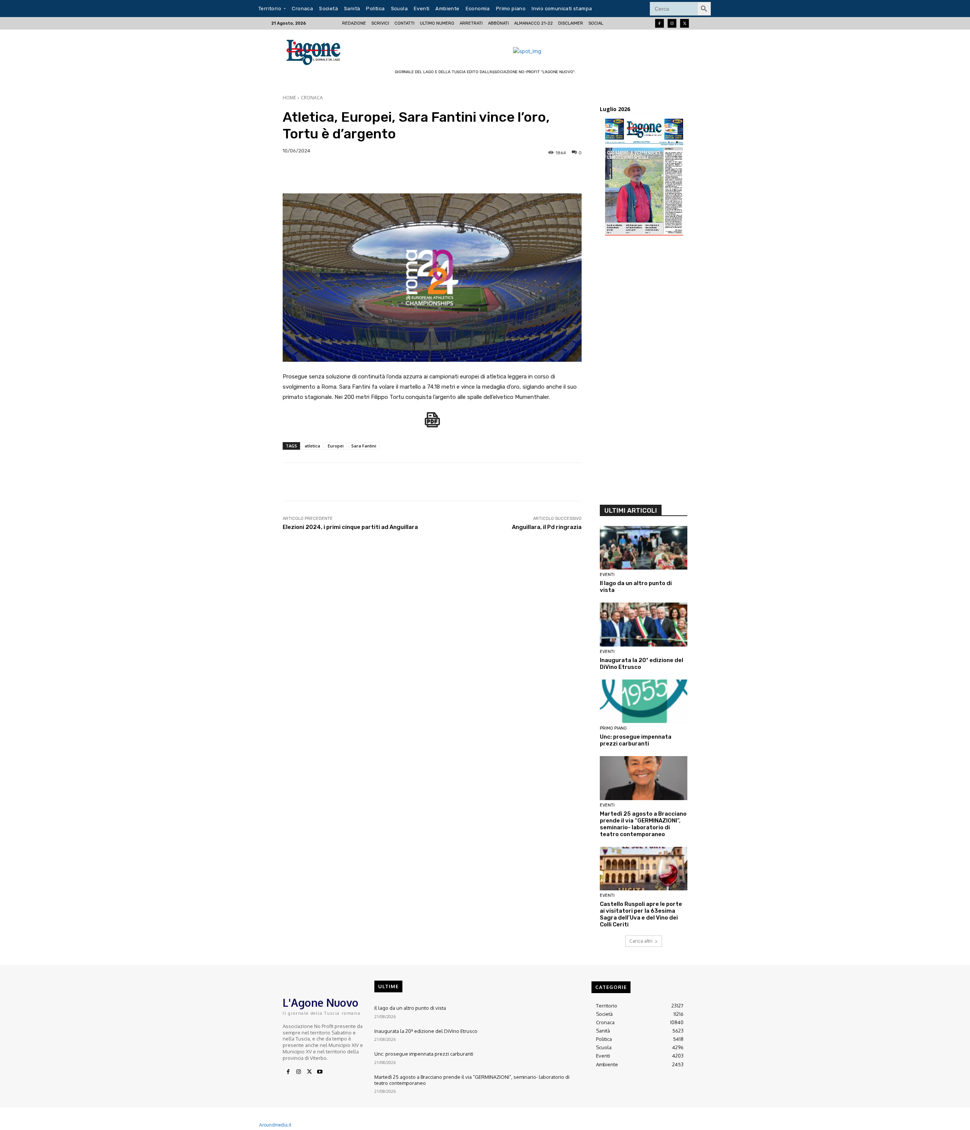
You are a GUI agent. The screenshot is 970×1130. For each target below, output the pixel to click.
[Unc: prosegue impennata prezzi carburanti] (643, 702)
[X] (309, 1072)
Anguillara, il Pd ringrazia (547, 527)
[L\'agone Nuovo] (316, 51)
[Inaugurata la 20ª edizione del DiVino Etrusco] (643, 625)
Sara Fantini (363, 446)
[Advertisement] (643, 373)
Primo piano (613, 728)
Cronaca (312, 97)
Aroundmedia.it (275, 1125)
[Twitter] (684, 23)
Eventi (607, 575)
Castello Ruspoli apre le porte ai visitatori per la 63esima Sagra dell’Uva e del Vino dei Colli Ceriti (641, 914)
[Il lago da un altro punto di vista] (643, 548)
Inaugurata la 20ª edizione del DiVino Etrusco (425, 1031)
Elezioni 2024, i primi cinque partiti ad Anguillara (350, 527)
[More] (799, 174)
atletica (312, 446)
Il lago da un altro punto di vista (410, 1008)
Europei (336, 446)
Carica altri (640, 941)
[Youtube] (319, 1072)
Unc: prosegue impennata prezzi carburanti (635, 740)
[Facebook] (659, 23)
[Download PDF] (432, 423)
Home (289, 97)
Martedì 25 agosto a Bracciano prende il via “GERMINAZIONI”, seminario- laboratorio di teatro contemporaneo (643, 824)
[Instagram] (672, 23)
